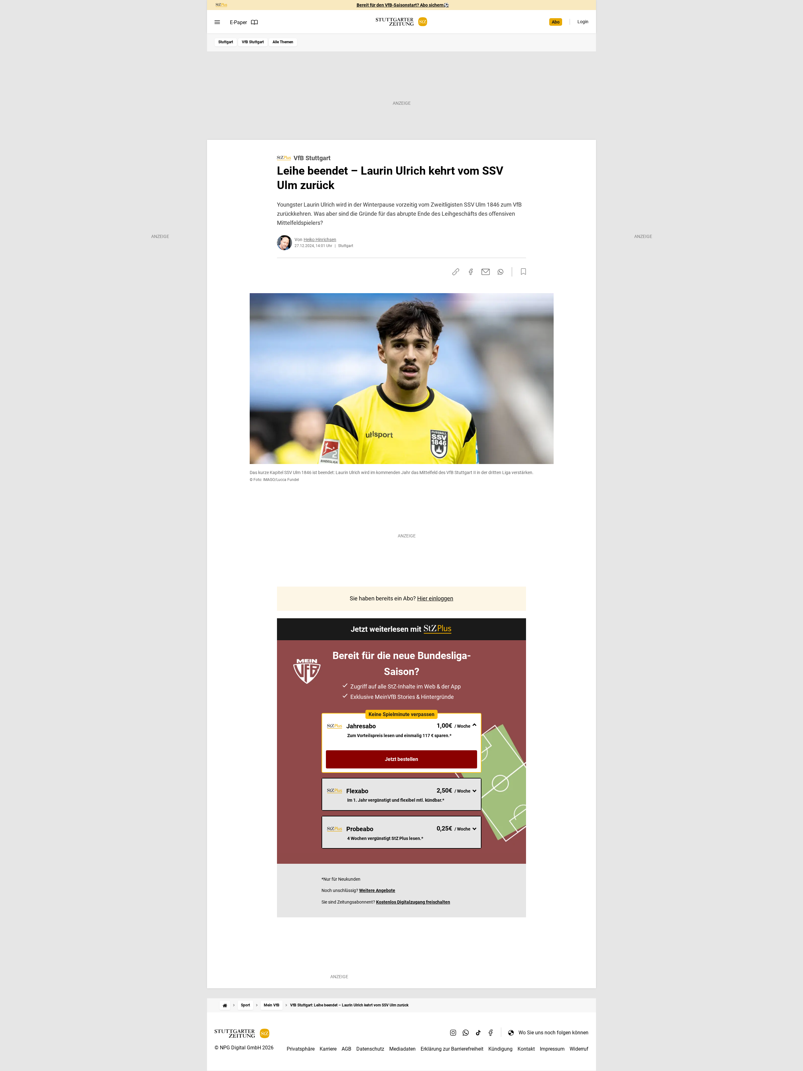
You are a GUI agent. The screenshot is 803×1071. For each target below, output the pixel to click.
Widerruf (579, 1049)
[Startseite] (225, 1005)
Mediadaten (402, 1049)
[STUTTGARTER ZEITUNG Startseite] (401, 21)
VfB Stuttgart (253, 42)
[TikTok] (478, 1032)
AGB (346, 1049)
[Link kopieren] (455, 272)
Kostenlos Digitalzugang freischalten (413, 902)
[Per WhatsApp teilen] (500, 272)
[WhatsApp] (466, 1032)
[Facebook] (491, 1032)
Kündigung (500, 1049)
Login (582, 21)
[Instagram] (453, 1032)
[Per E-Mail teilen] (486, 272)
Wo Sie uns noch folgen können (553, 1033)
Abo (556, 21)
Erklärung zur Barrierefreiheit (452, 1049)
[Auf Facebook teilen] (471, 272)
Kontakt (526, 1049)
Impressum (552, 1049)
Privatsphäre (301, 1049)
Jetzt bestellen (401, 759)
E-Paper (238, 22)
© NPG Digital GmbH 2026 (244, 1048)
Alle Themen (283, 42)
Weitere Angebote (377, 890)
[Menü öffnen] (217, 22)
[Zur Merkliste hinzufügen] (521, 272)
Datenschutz (370, 1049)
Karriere (328, 1049)
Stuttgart (225, 42)
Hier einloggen (435, 598)
